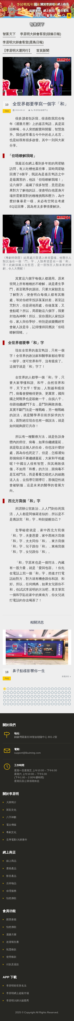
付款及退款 (12, 964)
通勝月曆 (11, 934)
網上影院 (49, 10)
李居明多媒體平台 (41, 110)
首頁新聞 (42, 50)
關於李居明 (47, 4)
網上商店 (63, 4)
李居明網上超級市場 (17, 993)
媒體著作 (35, 10)
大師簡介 (11, 802)
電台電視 (63, 10)
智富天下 (9, 34)
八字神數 (11, 817)
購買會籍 (11, 919)
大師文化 (38, 15)
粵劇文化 (11, 832)
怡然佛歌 (11, 898)
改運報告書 (12, 941)
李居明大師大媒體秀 (17, 1000)
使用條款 (11, 956)
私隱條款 (11, 949)
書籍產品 (11, 868)
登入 (53, 15)
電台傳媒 (11, 824)
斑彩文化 (11, 809)
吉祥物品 (11, 883)
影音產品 (11, 875)
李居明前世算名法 (16, 985)
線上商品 (11, 860)
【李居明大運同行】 (17, 50)
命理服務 (11, 890)
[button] (4, 689)
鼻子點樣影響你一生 (29, 671)
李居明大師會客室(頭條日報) (40, 34)
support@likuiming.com (27, 752)
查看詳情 (66, 676)
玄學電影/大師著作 (16, 839)
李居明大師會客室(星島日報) (23, 42)
